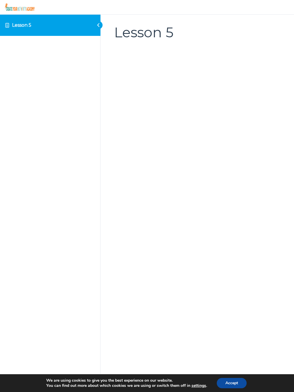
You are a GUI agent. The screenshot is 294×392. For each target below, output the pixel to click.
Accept (231, 383)
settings (199, 385)
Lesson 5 (21, 25)
